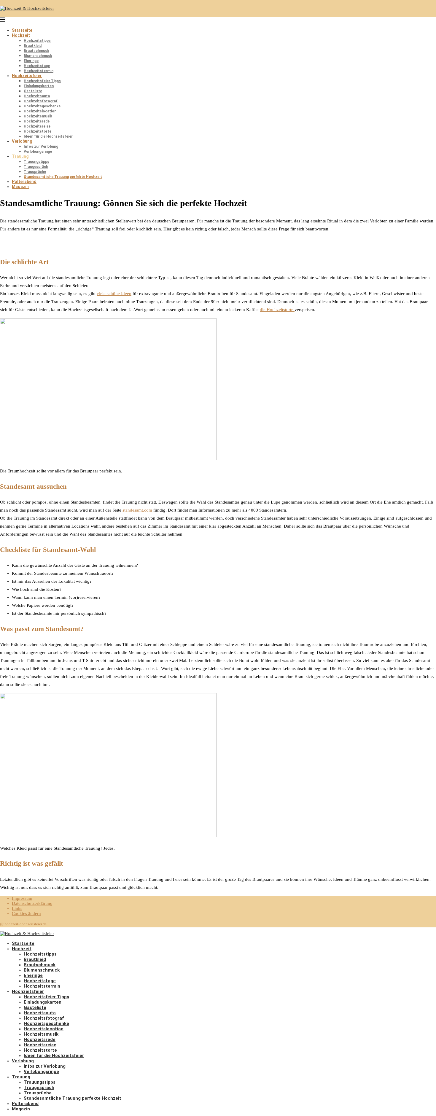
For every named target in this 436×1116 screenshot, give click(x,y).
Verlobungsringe (38, 151)
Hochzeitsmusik (38, 116)
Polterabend (24, 181)
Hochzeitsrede (37, 121)
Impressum (22, 898)
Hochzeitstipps (37, 41)
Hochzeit (21, 35)
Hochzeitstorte (37, 131)
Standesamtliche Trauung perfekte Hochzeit (63, 177)
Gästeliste (33, 91)
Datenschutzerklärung (32, 903)
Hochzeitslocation (40, 111)
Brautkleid (33, 46)
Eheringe (31, 61)
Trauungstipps (36, 162)
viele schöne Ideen (114, 293)
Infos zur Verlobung (41, 146)
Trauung (20, 156)
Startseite (22, 30)
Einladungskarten (39, 86)
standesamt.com (136, 510)
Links (17, 908)
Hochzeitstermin (38, 71)
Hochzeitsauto (37, 96)
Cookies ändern (26, 913)
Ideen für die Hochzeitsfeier (48, 136)
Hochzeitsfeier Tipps (42, 81)
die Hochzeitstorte (277, 309)
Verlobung (22, 141)
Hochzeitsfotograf (41, 101)
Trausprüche (35, 172)
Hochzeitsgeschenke (42, 106)
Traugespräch (36, 167)
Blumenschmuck (38, 56)
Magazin (20, 186)
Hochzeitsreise (37, 126)
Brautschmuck (36, 51)
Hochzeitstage (37, 66)
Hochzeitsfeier (27, 75)
